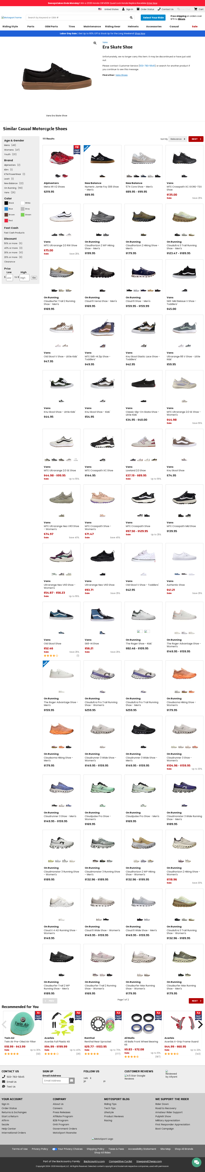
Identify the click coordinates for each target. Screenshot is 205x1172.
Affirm (5, 1120)
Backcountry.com (94, 1161)
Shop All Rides (102, 1152)
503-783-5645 (147, 65)
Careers (57, 1108)
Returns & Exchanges (14, 1112)
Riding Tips (110, 1104)
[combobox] (177, 139)
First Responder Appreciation (172, 1124)
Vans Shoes (122, 75)
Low (8, 275)
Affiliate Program (63, 1116)
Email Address (52, 1075)
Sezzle (5, 1124)
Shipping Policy (95, 1149)
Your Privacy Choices (70, 1149)
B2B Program (60, 1120)
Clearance (9, 261)
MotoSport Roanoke (65, 1132)
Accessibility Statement (142, 1149)
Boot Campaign (164, 1128)
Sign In (5, 1104)
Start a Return (10, 1116)
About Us (58, 1104)
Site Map (165, 1149)
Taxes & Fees (116, 1149)
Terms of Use (20, 1149)
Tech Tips (110, 1108)
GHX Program (61, 1124)
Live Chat (185, 9)
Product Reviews (114, 1116)
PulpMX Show (163, 1116)
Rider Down (162, 1104)
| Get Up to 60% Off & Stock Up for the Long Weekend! (102, 33)
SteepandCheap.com (149, 1161)
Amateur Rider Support (169, 1112)
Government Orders (65, 1128)
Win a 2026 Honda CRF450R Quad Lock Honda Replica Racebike (102, 3)
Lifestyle (109, 1112)
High (21, 275)
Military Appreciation (167, 1120)
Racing (108, 1120)
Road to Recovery (165, 1108)
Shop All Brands (184, 1149)
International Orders (14, 1132)
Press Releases (61, 1112)
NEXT (195, 139)
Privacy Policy (40, 1149)
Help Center (9, 1128)
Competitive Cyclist (120, 1161)
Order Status (9, 1108)
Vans (105, 42)
